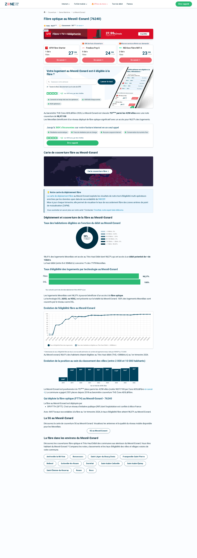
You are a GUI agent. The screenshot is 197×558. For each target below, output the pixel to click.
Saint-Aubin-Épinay (135, 463)
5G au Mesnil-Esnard (98, 431)
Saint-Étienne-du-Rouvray (58, 470)
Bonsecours (78, 457)
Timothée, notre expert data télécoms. (108, 210)
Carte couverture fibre (97, 171)
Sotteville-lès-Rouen (70, 463)
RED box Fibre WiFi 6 (127, 46)
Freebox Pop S (87, 46)
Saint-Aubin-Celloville (110, 463)
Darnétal (90, 463)
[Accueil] (44, 12)
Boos (91, 470)
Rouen (79, 470)
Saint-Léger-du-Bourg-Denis (103, 457)
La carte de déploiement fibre (60, 196)
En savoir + (80, 25)
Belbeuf (50, 463)
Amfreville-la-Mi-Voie (56, 457)
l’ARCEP (101, 199)
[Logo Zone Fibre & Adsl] (12, 4)
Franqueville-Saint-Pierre (134, 457)
